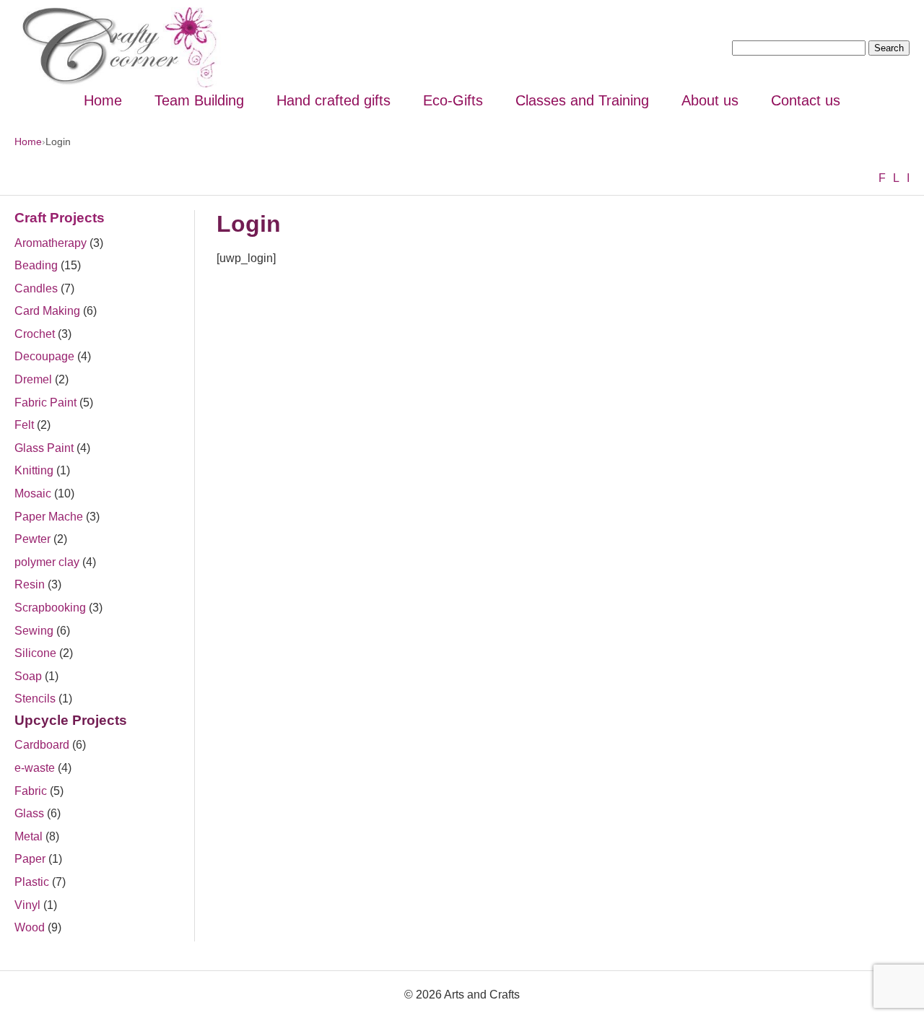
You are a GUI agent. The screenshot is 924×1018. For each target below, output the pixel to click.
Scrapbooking (50, 607)
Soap (28, 676)
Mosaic (32, 493)
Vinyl (27, 905)
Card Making (47, 311)
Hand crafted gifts (333, 100)
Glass (29, 813)
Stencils (35, 698)
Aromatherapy (50, 243)
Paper (29, 859)
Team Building (199, 100)
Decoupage (44, 356)
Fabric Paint (45, 402)
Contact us (805, 100)
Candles (36, 288)
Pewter (32, 539)
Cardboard (41, 745)
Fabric (30, 791)
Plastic (31, 882)
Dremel (33, 379)
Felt (24, 425)
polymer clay (46, 562)
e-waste (34, 768)
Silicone (35, 653)
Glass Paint (44, 448)
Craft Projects (59, 217)
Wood (29, 927)
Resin (29, 584)
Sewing (33, 631)
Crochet (34, 334)
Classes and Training (582, 100)
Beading (36, 265)
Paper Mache (48, 516)
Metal (28, 836)
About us (709, 100)
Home (103, 100)
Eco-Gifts (453, 100)
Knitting (33, 470)
